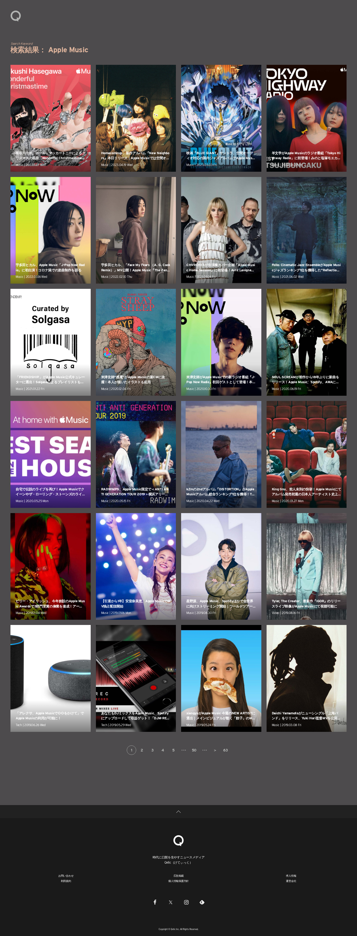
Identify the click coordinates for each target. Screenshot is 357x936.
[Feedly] (202, 902)
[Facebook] (155, 902)
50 (194, 750)
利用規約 (66, 880)
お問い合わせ (66, 875)
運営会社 (291, 880)
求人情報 (291, 875)
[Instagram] (186, 902)
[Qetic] (15, 15)
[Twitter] (171, 902)
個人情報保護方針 (178, 880)
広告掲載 (179, 875)
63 (225, 750)
